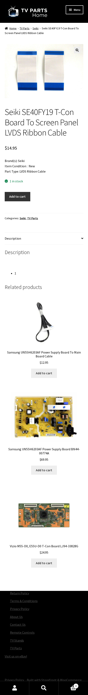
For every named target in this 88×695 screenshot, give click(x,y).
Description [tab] (13, 238)
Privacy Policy (19, 609)
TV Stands (17, 640)
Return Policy (19, 593)
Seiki (35, 28)
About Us (16, 617)
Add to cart (17, 196)
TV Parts (24, 28)
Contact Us (18, 624)
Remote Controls (22, 632)
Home (13, 28)
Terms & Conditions (24, 601)
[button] (77, 50)
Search (44, 688)
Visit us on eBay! (16, 656)
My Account (14, 688)
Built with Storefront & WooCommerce (54, 680)
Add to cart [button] (44, 373)
